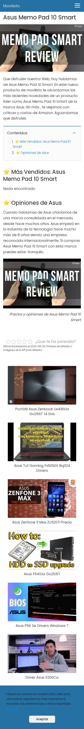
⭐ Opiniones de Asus (32, 152)
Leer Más (12, 708)
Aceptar (42, 719)
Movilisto (11, 6)
